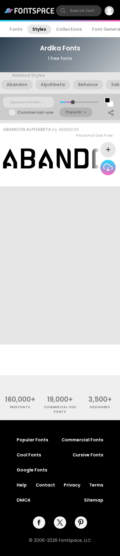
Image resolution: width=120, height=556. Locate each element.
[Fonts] (29, 10)
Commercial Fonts (82, 440)
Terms (96, 485)
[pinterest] (81, 522)
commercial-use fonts (60, 409)
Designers (100, 407)
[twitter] (60, 522)
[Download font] (108, 167)
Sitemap (93, 500)
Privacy (72, 485)
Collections (69, 29)
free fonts (20, 407)
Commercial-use (35, 112)
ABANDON (68, 129)
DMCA (23, 500)
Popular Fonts (32, 440)
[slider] (73, 102)
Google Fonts (32, 470)
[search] (79, 10)
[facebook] (39, 522)
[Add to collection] (108, 149)
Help (22, 485)
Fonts (16, 29)
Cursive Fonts (88, 455)
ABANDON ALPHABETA (27, 129)
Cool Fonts (29, 455)
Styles (39, 29)
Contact (45, 485)
